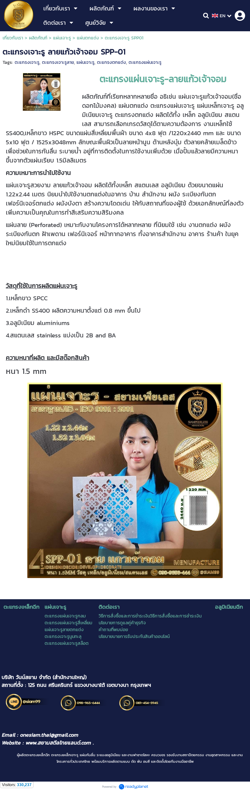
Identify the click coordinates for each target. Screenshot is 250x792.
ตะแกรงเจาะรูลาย (58, 62)
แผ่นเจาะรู (62, 38)
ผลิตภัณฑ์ (38, 38)
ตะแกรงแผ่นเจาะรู (145, 62)
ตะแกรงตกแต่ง (111, 62)
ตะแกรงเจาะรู (27, 62)
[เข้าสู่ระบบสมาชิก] (240, 15)
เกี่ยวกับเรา (13, 38)
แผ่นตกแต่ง (88, 38)
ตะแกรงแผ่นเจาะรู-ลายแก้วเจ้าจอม (163, 79)
